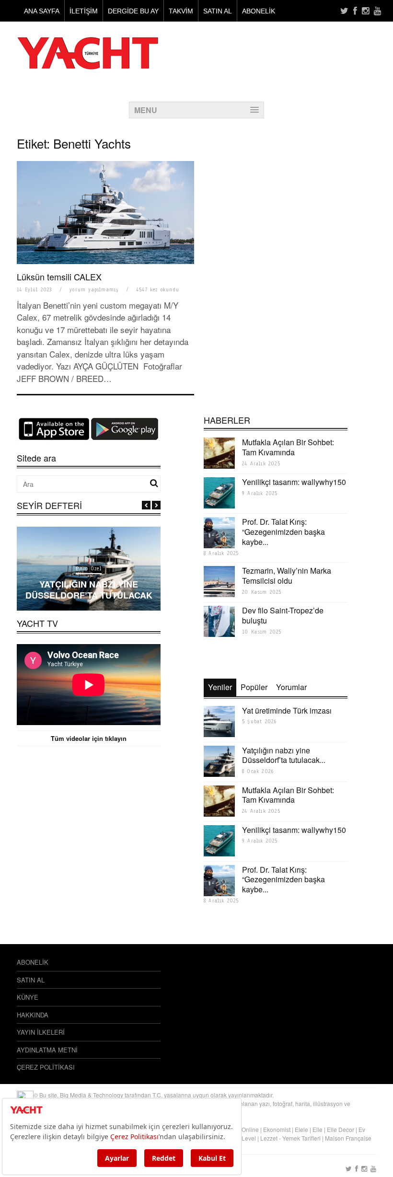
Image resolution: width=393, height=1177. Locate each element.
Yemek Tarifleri (301, 1138)
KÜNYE (27, 997)
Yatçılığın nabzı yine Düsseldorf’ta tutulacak (88, 589)
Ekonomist (276, 1129)
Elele (301, 1129)
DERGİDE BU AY (133, 11)
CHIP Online (242, 1129)
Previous (146, 505)
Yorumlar (291, 686)
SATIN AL (217, 11)
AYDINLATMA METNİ (47, 1049)
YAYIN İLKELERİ (41, 1032)
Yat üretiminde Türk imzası (287, 710)
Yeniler (220, 686)
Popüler (254, 686)
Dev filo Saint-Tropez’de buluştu (283, 615)
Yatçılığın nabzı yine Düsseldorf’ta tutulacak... (283, 755)
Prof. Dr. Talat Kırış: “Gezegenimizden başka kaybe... (283, 531)
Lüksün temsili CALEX (59, 276)
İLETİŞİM (83, 11)
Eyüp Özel (89, 568)
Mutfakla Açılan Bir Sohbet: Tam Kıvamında (288, 447)
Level (249, 1138)
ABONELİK (258, 11)
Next (156, 505)
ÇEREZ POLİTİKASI (46, 1067)
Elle (317, 1129)
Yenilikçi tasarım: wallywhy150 (294, 481)
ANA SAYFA (41, 11)
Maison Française (348, 1138)
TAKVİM (181, 11)
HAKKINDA (32, 1014)
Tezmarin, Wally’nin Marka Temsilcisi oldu (286, 575)
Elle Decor (340, 1129)
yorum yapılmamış (93, 289)
